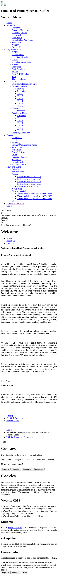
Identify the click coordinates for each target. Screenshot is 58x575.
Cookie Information (14, 418)
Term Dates (17, 147)
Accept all (16, 469)
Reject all (5, 469)
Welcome (16, 28)
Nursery (15, 45)
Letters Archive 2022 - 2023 (29, 184)
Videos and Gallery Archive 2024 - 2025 (34, 194)
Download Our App (15, 203)
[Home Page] (3, 5)
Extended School (19, 152)
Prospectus (16, 67)
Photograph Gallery (20, 191)
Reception (21, 91)
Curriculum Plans (19, 86)
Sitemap (9, 416)
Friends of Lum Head (21, 30)
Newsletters (17, 189)
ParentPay (16, 142)
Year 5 (20, 103)
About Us (10, 25)
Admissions (17, 137)
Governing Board (19, 32)
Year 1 (20, 93)
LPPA (14, 154)
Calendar (16, 169)
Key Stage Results (20, 57)
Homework (17, 108)
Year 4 (20, 101)
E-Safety (15, 140)
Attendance (17, 150)
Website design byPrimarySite (20, 437)
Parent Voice (17, 35)
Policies (15, 64)
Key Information (13, 50)
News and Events (13, 167)
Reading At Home (19, 113)
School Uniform (19, 164)
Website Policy (12, 420)
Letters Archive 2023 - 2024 (29, 181)
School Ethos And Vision (22, 40)
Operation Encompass (21, 62)
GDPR (15, 52)
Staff (14, 76)
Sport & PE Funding (20, 74)
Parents (9, 135)
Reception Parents (19, 157)
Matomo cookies (15, 527)
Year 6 (20, 106)
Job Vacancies (18, 172)
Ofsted (15, 59)
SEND (15, 72)
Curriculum (11, 81)
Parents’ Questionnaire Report (24, 145)
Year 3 (20, 98)
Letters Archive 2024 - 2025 (29, 179)
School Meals (17, 162)
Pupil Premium (18, 69)
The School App (19, 79)
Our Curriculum (18, 111)
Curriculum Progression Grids (24, 84)
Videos (15, 201)
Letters (15, 174)
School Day (17, 159)
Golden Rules (18, 54)
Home (9, 23)
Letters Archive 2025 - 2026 (29, 176)
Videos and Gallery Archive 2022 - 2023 (34, 196)
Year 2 (20, 96)
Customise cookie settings (33, 469)
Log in (9, 206)
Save (25, 572)
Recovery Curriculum (21, 133)
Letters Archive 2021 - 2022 (29, 186)
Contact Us (16, 47)
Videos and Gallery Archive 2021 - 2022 (34, 198)
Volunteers (16, 42)
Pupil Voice (17, 37)
